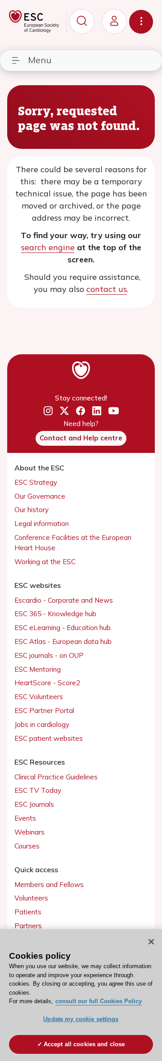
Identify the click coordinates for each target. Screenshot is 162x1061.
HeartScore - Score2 (47, 682)
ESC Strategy (35, 482)
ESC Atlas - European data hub (63, 641)
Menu (39, 59)
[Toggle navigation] (141, 22)
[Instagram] (48, 411)
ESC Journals (34, 804)
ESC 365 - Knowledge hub (55, 613)
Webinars (29, 832)
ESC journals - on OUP (49, 655)
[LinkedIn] (96, 411)
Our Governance (39, 496)
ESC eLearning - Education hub (62, 627)
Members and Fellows (49, 884)
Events (25, 818)
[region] (81, 995)
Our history (31, 509)
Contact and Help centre (81, 438)
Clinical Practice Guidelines (56, 777)
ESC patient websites (48, 738)
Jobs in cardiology (41, 724)
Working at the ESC (45, 561)
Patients (27, 912)
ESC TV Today (37, 790)
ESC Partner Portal (44, 710)
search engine (48, 247)
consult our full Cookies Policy (98, 1001)
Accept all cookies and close (84, 1044)
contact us (106, 289)
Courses (27, 846)
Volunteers (31, 898)
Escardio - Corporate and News (63, 600)
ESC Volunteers (38, 696)
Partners (28, 926)
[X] (64, 411)
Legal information (41, 523)
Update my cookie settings (80, 1019)
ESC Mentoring (37, 669)
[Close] (151, 942)
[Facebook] (80, 411)
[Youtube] (113, 411)
